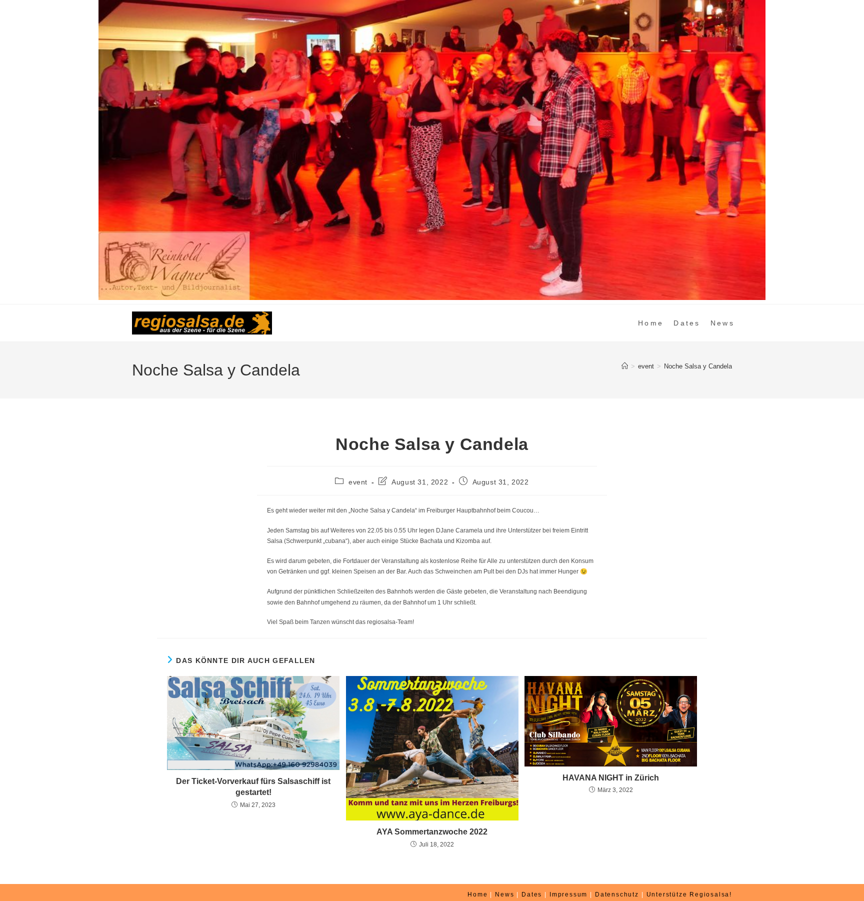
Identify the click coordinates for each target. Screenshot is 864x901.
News (504, 894)
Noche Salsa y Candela (698, 366)
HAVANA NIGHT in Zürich (610, 778)
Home (478, 894)
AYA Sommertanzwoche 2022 (432, 832)
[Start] (625, 366)
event (358, 482)
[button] (16, 150)
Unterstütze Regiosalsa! (689, 894)
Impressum (569, 894)
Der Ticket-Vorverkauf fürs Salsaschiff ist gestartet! (253, 786)
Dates (532, 894)
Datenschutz (617, 894)
